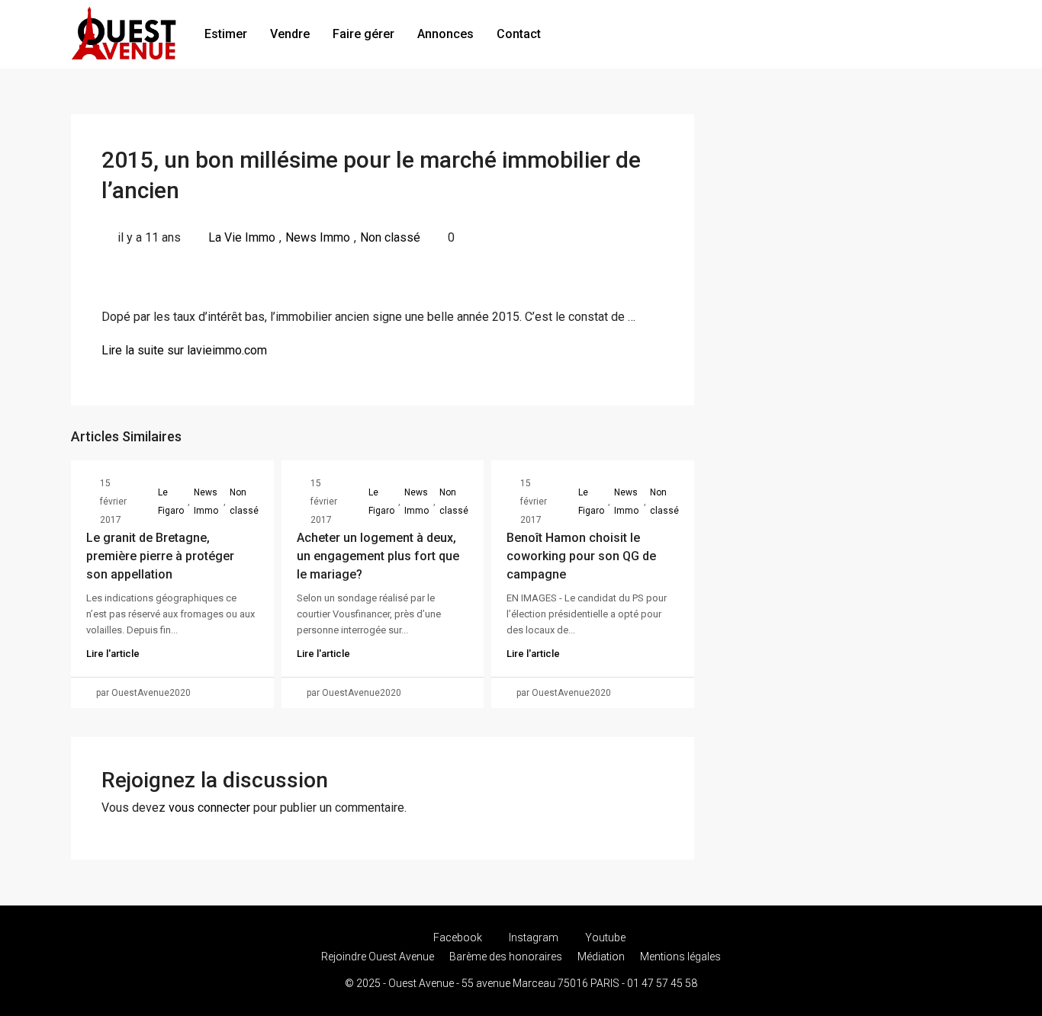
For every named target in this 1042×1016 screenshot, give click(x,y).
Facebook (457, 937)
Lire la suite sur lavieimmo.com (184, 350)
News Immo (317, 237)
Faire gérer (363, 34)
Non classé (390, 237)
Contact (519, 34)
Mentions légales (680, 956)
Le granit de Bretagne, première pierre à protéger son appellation (160, 556)
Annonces (445, 34)
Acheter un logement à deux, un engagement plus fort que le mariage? (378, 556)
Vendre (290, 34)
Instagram (534, 937)
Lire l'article (113, 653)
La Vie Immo (241, 237)
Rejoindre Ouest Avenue (377, 956)
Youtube (604, 937)
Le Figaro (171, 501)
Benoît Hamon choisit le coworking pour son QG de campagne (581, 556)
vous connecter (209, 807)
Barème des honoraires (505, 956)
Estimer (225, 34)
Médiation (601, 956)
